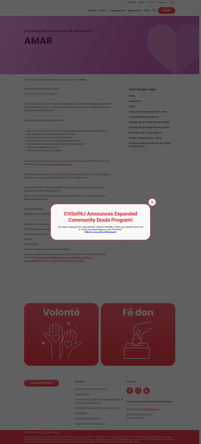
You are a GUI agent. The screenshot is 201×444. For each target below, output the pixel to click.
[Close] (152, 202)
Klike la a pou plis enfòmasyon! (100, 232)
